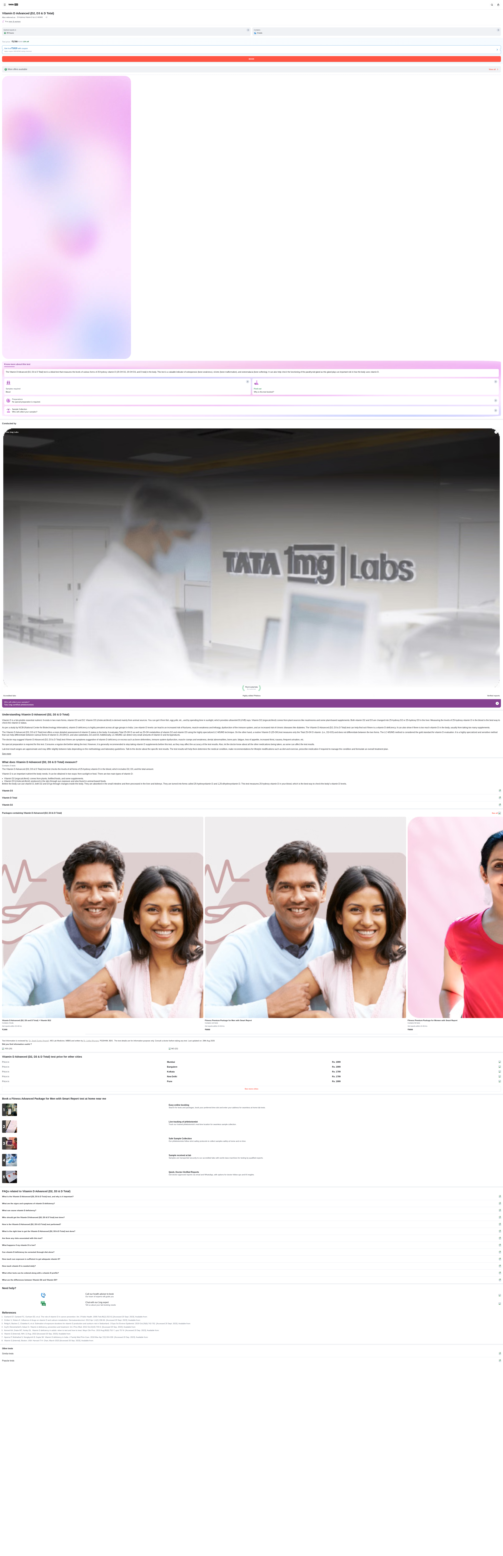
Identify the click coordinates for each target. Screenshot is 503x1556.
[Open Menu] (4, 4)
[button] (46, 17)
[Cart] (498, 4)
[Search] (491, 4)
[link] (13, 4)
